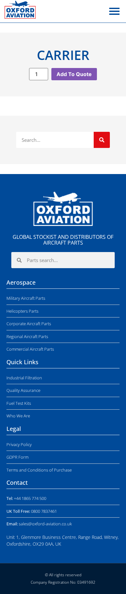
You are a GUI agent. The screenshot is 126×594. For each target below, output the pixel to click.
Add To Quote (74, 74)
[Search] (102, 140)
